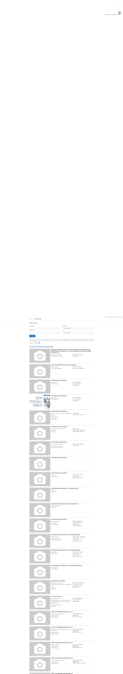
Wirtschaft (47, 1)
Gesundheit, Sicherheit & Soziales (17, 5)
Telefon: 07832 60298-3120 (78, 444)
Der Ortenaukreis (6, 5)
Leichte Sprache (108, 14)
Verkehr (19, 1)
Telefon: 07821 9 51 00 (77, 367)
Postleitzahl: (32, 330)
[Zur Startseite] (10, 24)
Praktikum (27, 10)
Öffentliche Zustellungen (16, 13)
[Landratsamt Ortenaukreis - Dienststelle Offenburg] (61, 572)
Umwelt (56, 1)
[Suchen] (119, 8)
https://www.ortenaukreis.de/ (79, 430)
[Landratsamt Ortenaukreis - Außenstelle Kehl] (61, 495)
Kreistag (2, 6)
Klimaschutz (45, 5)
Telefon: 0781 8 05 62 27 (78, 552)
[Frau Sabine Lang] (61, 602)
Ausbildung (18, 10)
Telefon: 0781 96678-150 (78, 613)
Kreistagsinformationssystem (9, 8)
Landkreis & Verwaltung (5, 4)
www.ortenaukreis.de (77, 477)
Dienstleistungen (3, 0)
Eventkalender (13, 10)
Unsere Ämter (3, 3)
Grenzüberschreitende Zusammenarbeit (88, 5)
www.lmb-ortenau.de (77, 616)
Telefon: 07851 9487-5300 (78, 431)
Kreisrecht (17, 8)
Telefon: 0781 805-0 (77, 382)
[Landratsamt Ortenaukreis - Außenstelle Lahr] (61, 510)
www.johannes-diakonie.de (78, 368)
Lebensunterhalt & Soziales (11, 1)
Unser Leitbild (41, 10)
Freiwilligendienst (34, 10)
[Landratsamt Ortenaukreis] (61, 387)
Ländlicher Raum (38, 5)
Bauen (4, 1)
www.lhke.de (75, 356)
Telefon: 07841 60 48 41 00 (78, 414)
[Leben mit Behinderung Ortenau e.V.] (61, 618)
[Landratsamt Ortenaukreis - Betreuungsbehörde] (61, 541)
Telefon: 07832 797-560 (78, 354)
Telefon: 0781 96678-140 (78, 629)
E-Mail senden (76, 385)
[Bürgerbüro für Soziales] (61, 587)
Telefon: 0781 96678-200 (78, 644)
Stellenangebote (6, 10)
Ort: (63, 330)
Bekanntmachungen (57, 5)
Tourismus (50, 5)
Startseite (31, 318)
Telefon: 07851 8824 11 (78, 598)
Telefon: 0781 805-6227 (78, 475)
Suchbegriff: (32, 326)
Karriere (2, 9)
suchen (32, 336)
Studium (23, 10)
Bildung (26, 5)
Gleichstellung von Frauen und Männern (70, 5)
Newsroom (2, 11)
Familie (22, 1)
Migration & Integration (30, 1)
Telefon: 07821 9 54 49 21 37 (79, 536)
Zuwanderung (32, 5)
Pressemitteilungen (7, 13)
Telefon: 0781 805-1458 (78, 521)
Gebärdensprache (117, 14)
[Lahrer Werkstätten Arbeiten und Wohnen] (61, 371)
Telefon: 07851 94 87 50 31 (78, 583)
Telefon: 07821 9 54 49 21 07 (79, 538)
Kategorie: (64, 326)
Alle (39, 342)
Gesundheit (51, 1)
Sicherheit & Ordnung (39, 1)
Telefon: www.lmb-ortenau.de (79, 663)
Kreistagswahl (23, 8)
